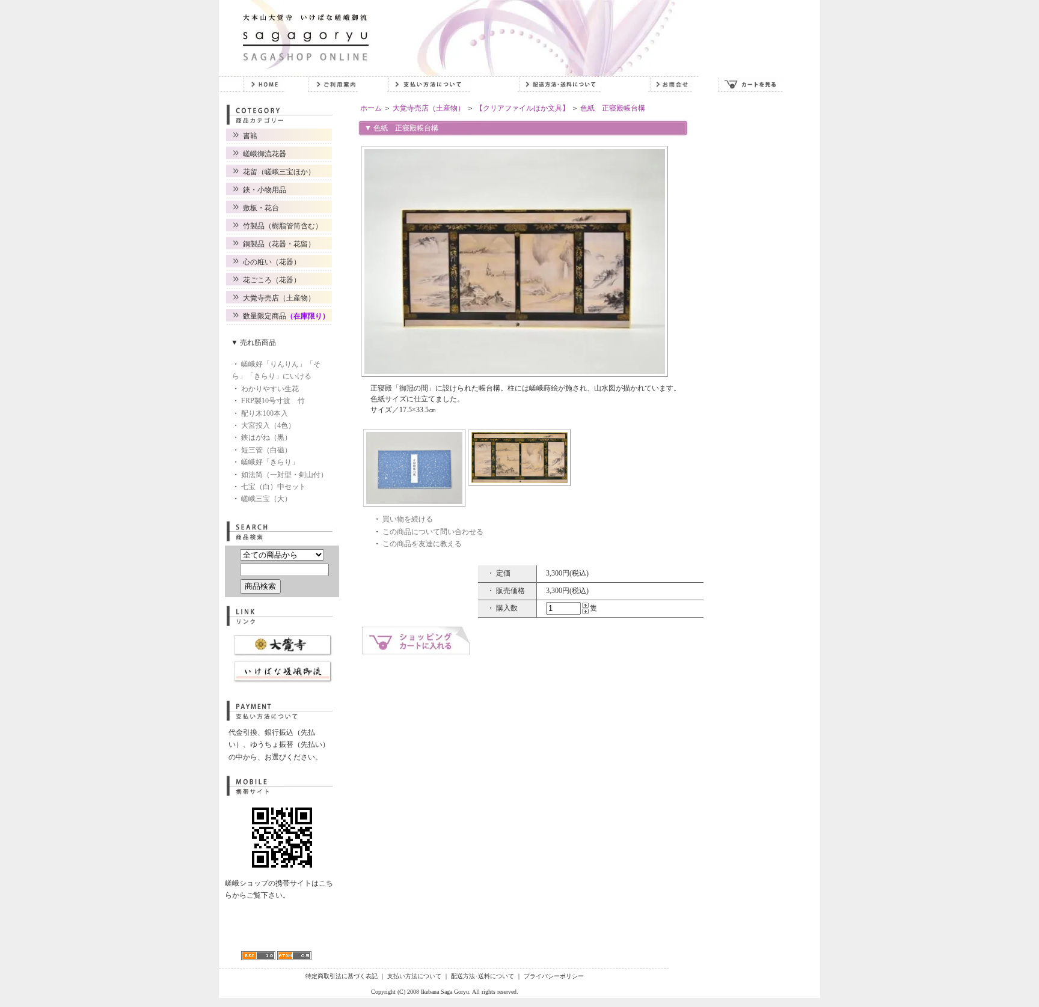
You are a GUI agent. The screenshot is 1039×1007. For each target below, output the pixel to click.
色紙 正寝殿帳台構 (612, 108)
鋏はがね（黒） (266, 437)
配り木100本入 (264, 413)
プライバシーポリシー (554, 976)
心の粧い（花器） (272, 262)
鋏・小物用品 (264, 190)
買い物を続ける (407, 519)
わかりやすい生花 (270, 389)
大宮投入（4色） (268, 425)
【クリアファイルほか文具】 (522, 108)
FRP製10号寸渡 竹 (273, 401)
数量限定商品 (286, 316)
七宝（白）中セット (273, 486)
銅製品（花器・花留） (279, 244)
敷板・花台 (261, 208)
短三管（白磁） (266, 450)
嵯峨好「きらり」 (270, 462)
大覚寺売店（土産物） (279, 298)
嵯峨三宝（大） (266, 498)
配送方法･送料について (482, 976)
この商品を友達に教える (422, 544)
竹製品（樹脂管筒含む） (282, 226)
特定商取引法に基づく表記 (341, 976)
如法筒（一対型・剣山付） (284, 474)
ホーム (371, 108)
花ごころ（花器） (272, 280)
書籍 (250, 136)
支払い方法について (414, 976)
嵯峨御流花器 (264, 154)
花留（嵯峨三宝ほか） (279, 172)
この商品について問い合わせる (432, 532)
